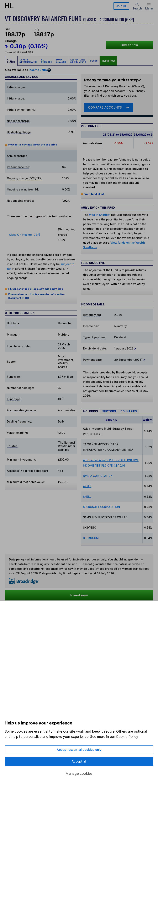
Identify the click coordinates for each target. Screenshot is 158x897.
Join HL (121, 6)
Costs (93, 61)
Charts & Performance (28, 61)
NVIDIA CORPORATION (98, 475)
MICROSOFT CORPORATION (101, 506)
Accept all (79, 761)
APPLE (87, 486)
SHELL (87, 496)
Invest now (129, 45)
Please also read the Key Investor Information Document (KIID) (36, 296)
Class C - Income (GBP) (24, 234)
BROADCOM (91, 538)
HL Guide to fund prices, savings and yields (35, 288)
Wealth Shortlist (99, 214)
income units (38, 69)
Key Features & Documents (78, 61)
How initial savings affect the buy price (32, 144)
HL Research (46, 61)
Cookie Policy (127, 737)
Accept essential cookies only (79, 750)
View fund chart (94, 194)
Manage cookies (79, 773)
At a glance (11, 61)
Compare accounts (105, 107)
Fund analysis (61, 61)
